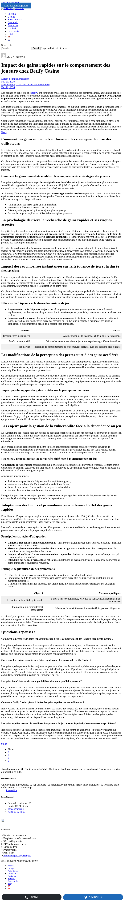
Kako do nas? (15, 19)
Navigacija (95, 897)
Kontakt (12, 28)
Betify (34, 92)
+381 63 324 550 (16, 811)
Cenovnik (13, 22)
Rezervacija (14, 31)
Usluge (11, 16)
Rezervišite (11, 790)
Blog (10, 34)
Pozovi (34, 897)
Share (10, 749)
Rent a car (13, 25)
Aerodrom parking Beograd (17, 855)
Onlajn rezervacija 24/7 (16, 5)
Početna (12, 13)
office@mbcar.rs (16, 809)
